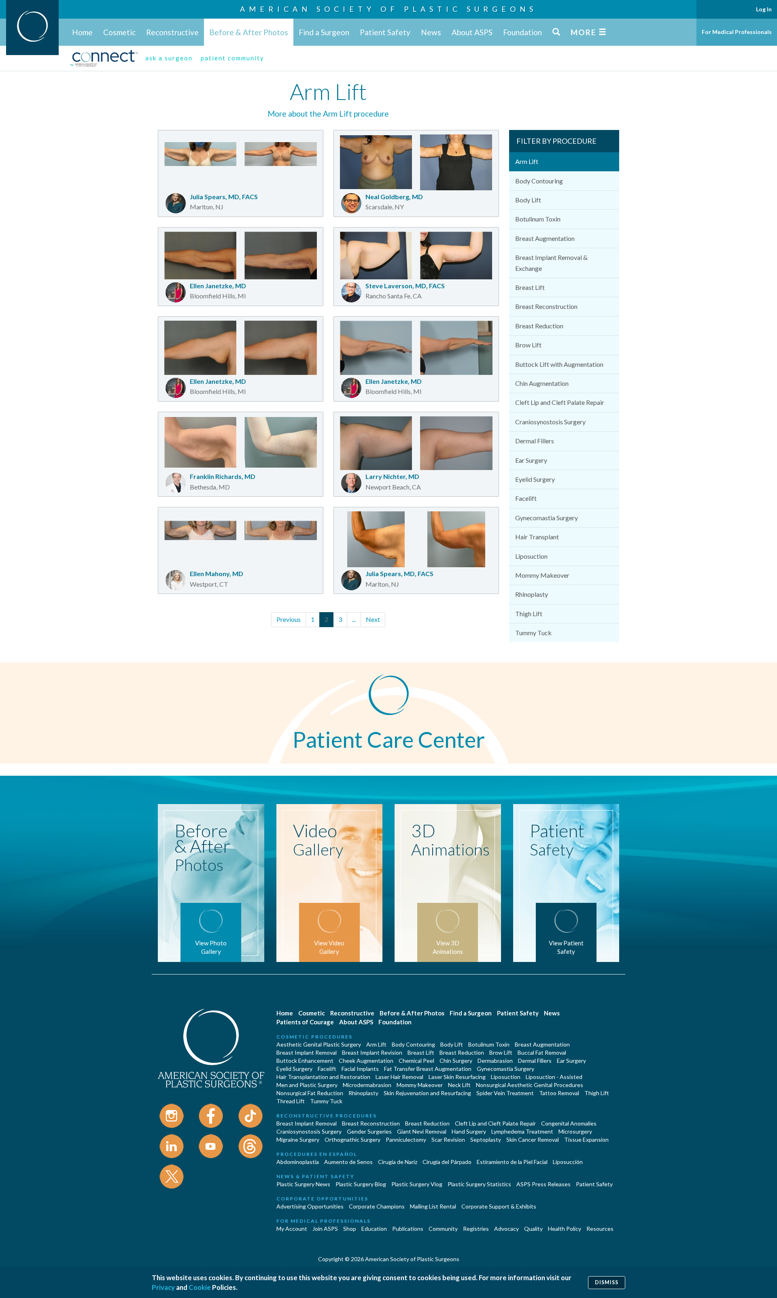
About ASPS (472, 32)
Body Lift (528, 200)
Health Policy (564, 1228)
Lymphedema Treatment (522, 1131)
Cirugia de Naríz (397, 1161)
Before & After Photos (248, 32)
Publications (407, 1228)
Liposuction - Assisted (554, 1076)
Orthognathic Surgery (352, 1139)
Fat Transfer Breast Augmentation (427, 1068)
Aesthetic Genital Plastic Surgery (318, 1044)
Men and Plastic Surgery (307, 1084)
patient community (232, 58)
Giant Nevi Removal (421, 1131)
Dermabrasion (495, 1060)
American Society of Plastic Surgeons (388, 8)
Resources (600, 1228)
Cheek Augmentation (366, 1060)
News (431, 32)
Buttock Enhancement (304, 1060)
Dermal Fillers (534, 441)
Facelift (526, 498)
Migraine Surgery (297, 1139)
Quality (533, 1228)
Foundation (522, 32)
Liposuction (531, 556)
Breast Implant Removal (306, 1052)
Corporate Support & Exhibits (498, 1206)
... (354, 619)
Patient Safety (385, 32)
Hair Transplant (537, 536)
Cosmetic (119, 32)
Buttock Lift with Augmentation (559, 364)
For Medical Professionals (737, 31)
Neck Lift (459, 1084)
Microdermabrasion (367, 1084)
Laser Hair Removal (399, 1076)
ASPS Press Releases (543, 1184)
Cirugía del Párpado (446, 1161)
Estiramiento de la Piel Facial (512, 1161)
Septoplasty (485, 1139)
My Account (291, 1228)
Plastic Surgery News (303, 1184)
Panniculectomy (406, 1139)
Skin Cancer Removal (532, 1139)
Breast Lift (530, 287)
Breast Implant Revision (372, 1052)
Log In (764, 9)
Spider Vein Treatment (505, 1092)
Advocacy (506, 1228)
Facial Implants (360, 1068)
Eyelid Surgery (535, 479)
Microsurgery (575, 1131)
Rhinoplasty (531, 594)
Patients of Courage (305, 1022)
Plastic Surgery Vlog (416, 1184)
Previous (288, 619)
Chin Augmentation (542, 383)
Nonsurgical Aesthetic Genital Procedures (529, 1084)
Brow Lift (528, 345)
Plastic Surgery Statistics (479, 1184)
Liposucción (568, 1161)
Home (82, 32)
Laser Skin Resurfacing (457, 1076)
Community (443, 1228)
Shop (349, 1228)
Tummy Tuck (533, 632)
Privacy (163, 1287)
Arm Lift (526, 161)
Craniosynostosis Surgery (550, 422)
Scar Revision (448, 1139)
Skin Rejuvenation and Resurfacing (427, 1092)
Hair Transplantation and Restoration (323, 1076)
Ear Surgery (531, 460)
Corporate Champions (377, 1206)
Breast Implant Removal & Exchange (551, 262)
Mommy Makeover (542, 575)
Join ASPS (325, 1228)
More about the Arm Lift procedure (328, 113)
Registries (476, 1228)
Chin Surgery (455, 1060)
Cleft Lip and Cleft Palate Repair (559, 402)
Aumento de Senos (348, 1161)
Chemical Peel (416, 1060)
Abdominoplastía (297, 1161)
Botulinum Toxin (537, 219)
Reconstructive (172, 32)
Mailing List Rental (433, 1206)
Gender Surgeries (369, 1131)
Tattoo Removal (559, 1092)
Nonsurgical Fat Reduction (309, 1092)
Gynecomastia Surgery (546, 517)
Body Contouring (539, 181)
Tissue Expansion (586, 1139)
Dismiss (606, 1282)
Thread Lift (290, 1101)
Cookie (200, 1287)
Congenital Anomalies (569, 1123)
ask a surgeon (169, 58)
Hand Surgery (469, 1131)
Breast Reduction (539, 326)
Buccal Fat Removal (542, 1052)
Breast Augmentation (545, 238)
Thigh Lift (528, 613)
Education (374, 1228)
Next (373, 619)
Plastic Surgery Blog (360, 1184)
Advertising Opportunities (310, 1206)
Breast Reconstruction (546, 306)
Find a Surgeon (324, 32)
